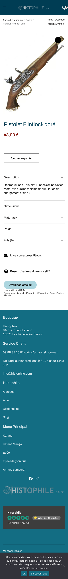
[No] (63, 566)
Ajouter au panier (21, 158)
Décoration (42, 293)
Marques (18, 20)
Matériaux (10, 217)
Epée (6, 452)
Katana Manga (12, 444)
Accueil (7, 20)
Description (11, 177)
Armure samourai (14, 469)
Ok (24, 573)
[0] (63, 8)
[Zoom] (58, 40)
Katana (7, 435)
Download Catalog (20, 284)
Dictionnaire (11, 408)
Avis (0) (9, 240)
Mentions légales (12, 550)
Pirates (59, 293)
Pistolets (8, 295)
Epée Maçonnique (14, 461)
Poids (7, 229)
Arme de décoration (26, 293)
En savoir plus (39, 573)
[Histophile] (34, 7)
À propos (8, 391)
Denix (29, 20)
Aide (6, 400)
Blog (6, 417)
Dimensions (11, 206)
